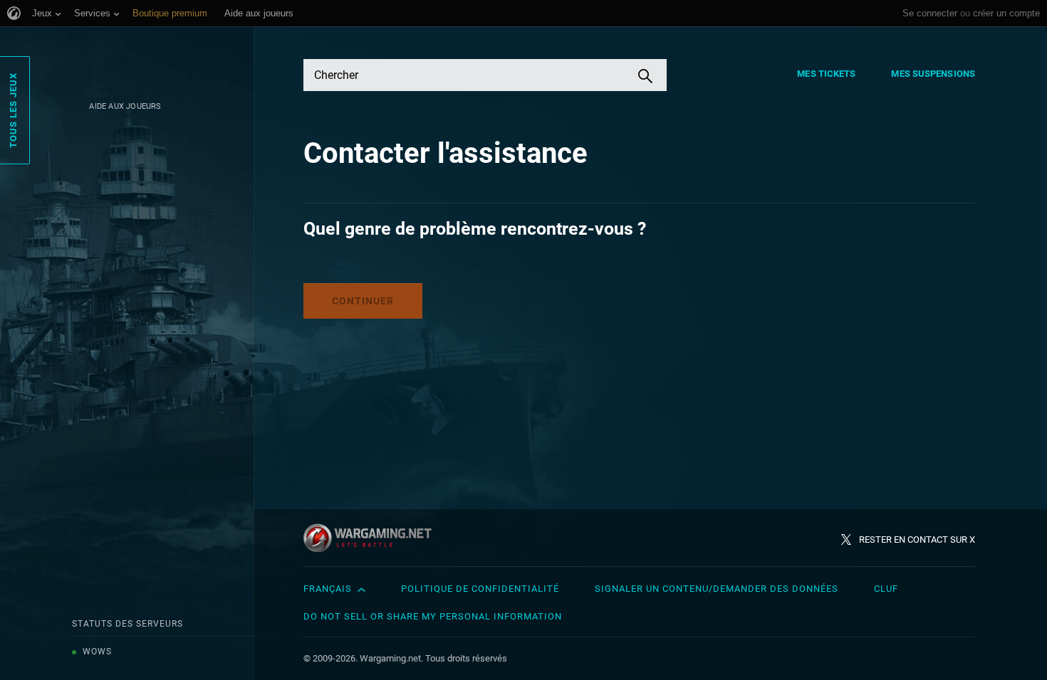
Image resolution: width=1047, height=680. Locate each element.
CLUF (886, 588)
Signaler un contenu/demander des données (716, 588)
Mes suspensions (933, 73)
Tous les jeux (13, 110)
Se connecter (929, 13)
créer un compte (1006, 13)
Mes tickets (826, 73)
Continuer (363, 301)
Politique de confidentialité (480, 588)
